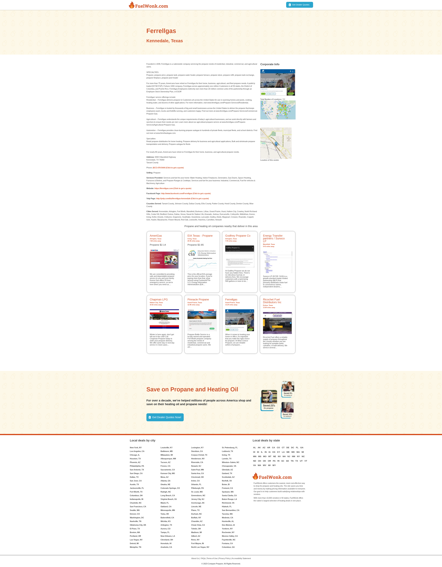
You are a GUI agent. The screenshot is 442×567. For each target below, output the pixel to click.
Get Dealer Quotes (300, 5)
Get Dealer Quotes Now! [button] (166, 417)
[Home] (149, 4)
